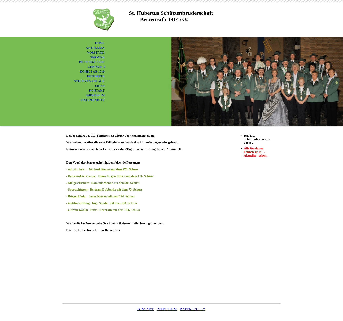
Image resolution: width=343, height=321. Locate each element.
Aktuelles (95, 47)
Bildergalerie (92, 62)
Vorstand (96, 52)
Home (100, 43)
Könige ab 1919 (92, 71)
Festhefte (96, 76)
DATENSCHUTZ (192, 309)
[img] (89, 19)
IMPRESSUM (167, 309)
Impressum (95, 95)
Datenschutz (93, 100)
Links (100, 85)
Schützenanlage (89, 81)
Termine (97, 57)
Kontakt (97, 90)
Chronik (95, 66)
